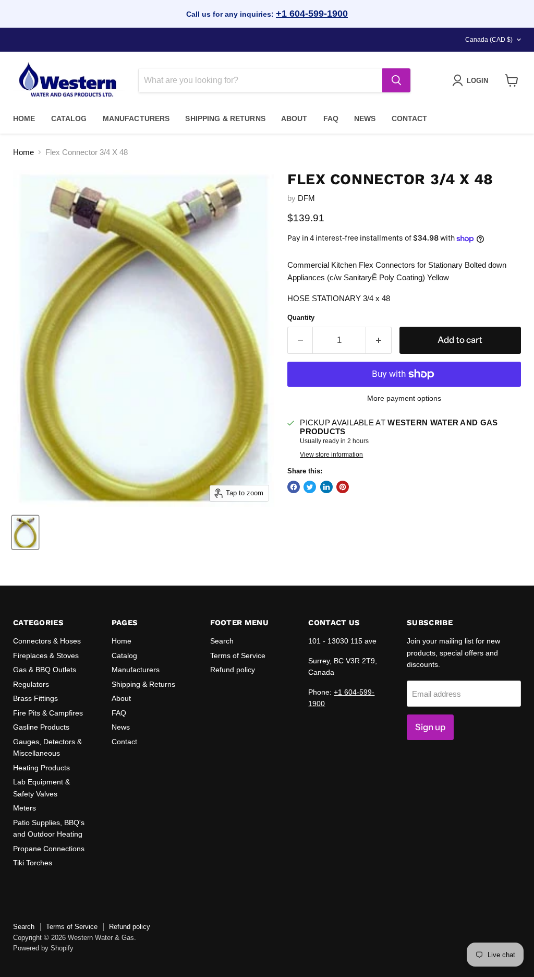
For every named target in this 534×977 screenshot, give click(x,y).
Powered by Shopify (43, 948)
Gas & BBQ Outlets (44, 669)
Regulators (31, 684)
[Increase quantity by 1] (379, 340)
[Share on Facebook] (293, 487)
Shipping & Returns (225, 118)
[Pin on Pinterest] (342, 487)
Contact (410, 118)
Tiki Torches (32, 863)
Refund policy (232, 669)
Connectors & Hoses (47, 641)
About (294, 118)
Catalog (69, 118)
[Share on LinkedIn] (326, 487)
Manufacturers (136, 118)
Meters (24, 808)
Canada (489, 39)
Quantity (300, 317)
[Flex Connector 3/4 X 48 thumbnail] (25, 532)
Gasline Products (41, 727)
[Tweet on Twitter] (310, 487)
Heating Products (41, 768)
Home (24, 118)
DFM (306, 198)
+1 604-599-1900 (312, 13)
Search (222, 641)
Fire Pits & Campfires (48, 713)
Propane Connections (48, 848)
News (365, 118)
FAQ (330, 118)
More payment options (404, 398)
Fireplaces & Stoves (46, 655)
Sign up (430, 727)
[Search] (396, 80)
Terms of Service (237, 655)
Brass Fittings (35, 698)
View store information (331, 454)
